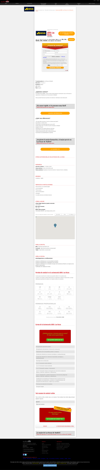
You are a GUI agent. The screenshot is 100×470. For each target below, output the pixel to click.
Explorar (44, 441)
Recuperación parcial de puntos (43, 346)
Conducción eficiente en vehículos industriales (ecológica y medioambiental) (49, 357)
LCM (39, 39)
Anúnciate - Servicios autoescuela (63, 444)
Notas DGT (45, 426)
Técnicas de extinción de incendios (44, 384)
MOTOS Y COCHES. (92, 3)
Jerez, (69, 458)
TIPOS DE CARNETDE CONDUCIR (43, 4)
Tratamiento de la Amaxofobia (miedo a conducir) (47, 351)
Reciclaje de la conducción (42, 360)
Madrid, (24, 458)
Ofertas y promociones (46, 444)
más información (36, 463)
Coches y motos (45, 453)
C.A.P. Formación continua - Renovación (45, 368)
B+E (57, 39)
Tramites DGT (44, 451)
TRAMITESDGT (78, 4)
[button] (55, 225)
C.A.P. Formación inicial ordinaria (43, 363)
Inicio (43, 443)
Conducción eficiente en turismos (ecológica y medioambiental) (50, 354)
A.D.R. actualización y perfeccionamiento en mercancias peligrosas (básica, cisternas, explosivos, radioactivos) (51, 375)
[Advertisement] (55, 21)
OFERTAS (17, 3)
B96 (53, 39)
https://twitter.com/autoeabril (45, 249)
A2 (47, 39)
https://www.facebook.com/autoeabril (48, 248)
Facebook (24, 455)
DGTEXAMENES (67, 4)
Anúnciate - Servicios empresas (63, 443)
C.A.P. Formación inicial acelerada (44, 365)
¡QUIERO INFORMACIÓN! (55, 113)
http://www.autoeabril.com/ (43, 246)
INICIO (6, 3)
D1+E (52, 40)
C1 (65, 39)
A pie (65, 214)
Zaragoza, (43, 458)
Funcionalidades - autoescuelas (63, 446)
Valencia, (35, 458)
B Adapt (60, 39)
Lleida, (65, 458)
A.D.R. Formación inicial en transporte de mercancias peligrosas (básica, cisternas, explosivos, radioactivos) (51, 371)
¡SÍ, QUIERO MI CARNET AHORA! (66, 33)
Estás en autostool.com (40, 10)
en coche (58, 214)
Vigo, (47, 458)
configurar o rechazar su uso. (61, 463)
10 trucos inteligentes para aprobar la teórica (65, 426)
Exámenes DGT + (45, 450)
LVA (41, 39)
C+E (45, 40)
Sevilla (38, 458)
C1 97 (63, 39)
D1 (49, 40)
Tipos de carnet (45, 447)
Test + (43, 448)
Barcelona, (29, 458)
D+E (59, 40)
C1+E (38, 40)
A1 (45, 39)
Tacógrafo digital (40, 386)
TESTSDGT (56, 4)
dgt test (38, 401)
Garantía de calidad (60, 448)
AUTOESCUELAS (29, 3)
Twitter (26, 455)
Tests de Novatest (40, 404)
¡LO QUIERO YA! (55, 149)
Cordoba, (62, 458)
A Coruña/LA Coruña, (54, 458)
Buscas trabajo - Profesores (62, 447)
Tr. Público (71, 214)
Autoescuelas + (45, 446)
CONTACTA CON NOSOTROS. (29, 451)
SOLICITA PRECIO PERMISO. (29, 449)
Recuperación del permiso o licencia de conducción (48, 349)
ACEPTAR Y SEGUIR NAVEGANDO (50, 465)
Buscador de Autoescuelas (50, 10)
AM (43, 39)
